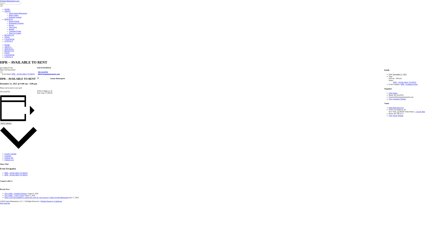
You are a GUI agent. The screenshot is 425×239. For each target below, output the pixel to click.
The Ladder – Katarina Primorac (15, 194)
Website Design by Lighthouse (51, 201)
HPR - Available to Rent (409, 84)
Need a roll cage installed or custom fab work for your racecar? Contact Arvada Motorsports (36, 198)
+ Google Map (419, 112)
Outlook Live (9, 160)
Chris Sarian (393, 93)
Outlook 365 (8, 158)
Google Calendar (10, 154)
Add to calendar (6, 123)
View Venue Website (396, 116)
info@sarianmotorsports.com (49, 74)
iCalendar (7, 156)
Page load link (5, 203)
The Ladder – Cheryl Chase (14, 196)
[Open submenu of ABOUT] (12, 47)
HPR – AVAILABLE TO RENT (16, 173)
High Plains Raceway (396, 108)
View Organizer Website (397, 99)
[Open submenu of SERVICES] (14, 49)
